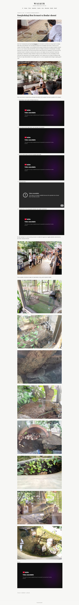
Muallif (55, 8)
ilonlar (28, 592)
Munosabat (47, 8)
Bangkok (36, 44)
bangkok (23, 592)
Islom (43, 8)
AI (22, 8)
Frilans (29, 8)
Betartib (51, 8)
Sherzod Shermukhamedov (33, 12)
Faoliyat (25, 8)
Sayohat (38, 8)
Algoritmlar (34, 8)
